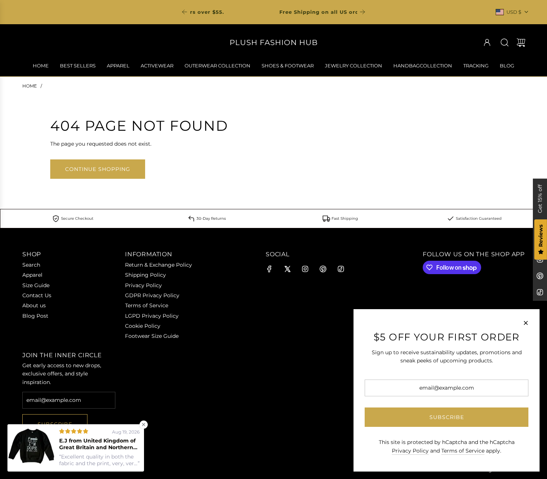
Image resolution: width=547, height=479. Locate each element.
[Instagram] (305, 269)
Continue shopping (97, 169)
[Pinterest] (540, 276)
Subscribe (446, 417)
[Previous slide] (185, 12)
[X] (287, 269)
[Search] (504, 42)
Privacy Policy (410, 450)
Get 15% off (540, 198)
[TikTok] (540, 292)
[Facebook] (269, 269)
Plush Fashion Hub (274, 42)
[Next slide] (362, 12)
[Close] (526, 323)
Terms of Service (462, 450)
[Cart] (521, 42)
